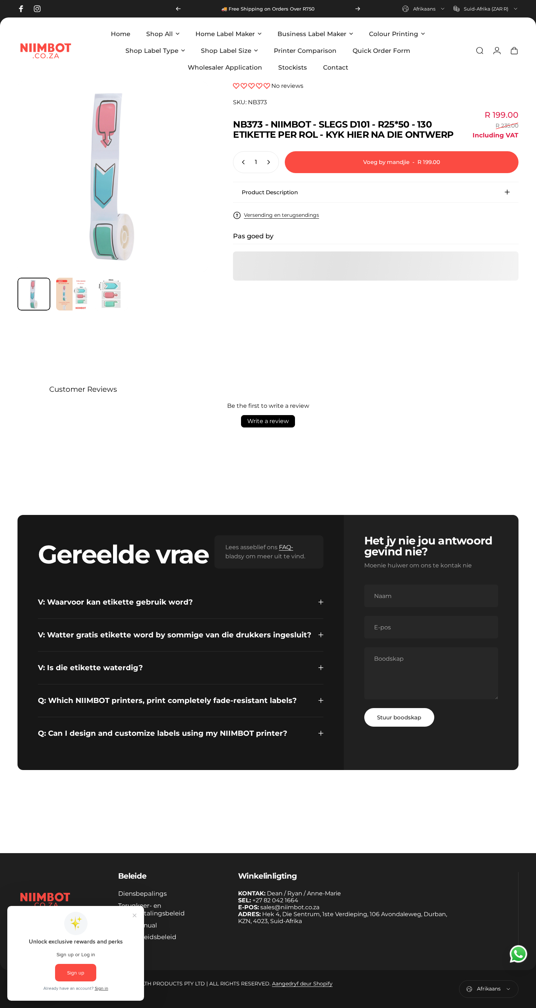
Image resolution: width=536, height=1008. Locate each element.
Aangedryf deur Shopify (302, 983)
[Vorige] (178, 8)
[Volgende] (358, 8)
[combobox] (424, 8)
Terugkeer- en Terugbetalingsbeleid (151, 909)
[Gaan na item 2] (72, 294)
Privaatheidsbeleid (147, 937)
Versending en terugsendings (281, 215)
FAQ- (286, 547)
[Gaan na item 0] (34, 294)
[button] (252, 85)
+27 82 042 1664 (275, 900)
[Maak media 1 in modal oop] (113, 177)
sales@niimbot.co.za (289, 907)
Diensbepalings (142, 893)
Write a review (268, 421)
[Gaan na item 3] (111, 294)
